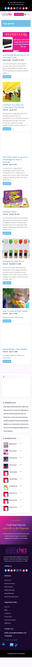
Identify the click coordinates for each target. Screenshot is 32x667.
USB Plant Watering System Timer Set (14, 413)
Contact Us (7, 613)
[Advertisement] (16, 390)
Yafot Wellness (8, 431)
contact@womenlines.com (17, 633)
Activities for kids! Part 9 (13, 261)
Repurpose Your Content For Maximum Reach (16, 410)
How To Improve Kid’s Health (15, 311)
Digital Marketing (9, 593)
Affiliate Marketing (9, 590)
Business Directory (9, 583)
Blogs (5, 610)
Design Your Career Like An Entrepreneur (15, 417)
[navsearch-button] (28, 14)
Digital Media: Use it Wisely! (15, 349)
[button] (25, 14)
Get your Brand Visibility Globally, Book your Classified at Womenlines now (16, 427)
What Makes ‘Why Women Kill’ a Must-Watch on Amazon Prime (16, 406)
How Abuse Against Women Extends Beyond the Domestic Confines (16, 420)
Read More (7, 77)
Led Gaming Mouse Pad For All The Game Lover (16, 56)
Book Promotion (8, 587)
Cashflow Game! (10, 211)
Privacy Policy (8, 616)
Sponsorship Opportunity (11, 596)
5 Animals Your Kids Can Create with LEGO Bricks (13, 106)
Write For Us (7, 580)
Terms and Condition (10, 620)
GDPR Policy (7, 623)
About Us (7, 607)
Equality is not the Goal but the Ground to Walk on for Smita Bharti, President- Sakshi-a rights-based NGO (16, 424)
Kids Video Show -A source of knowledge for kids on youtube (15, 159)
